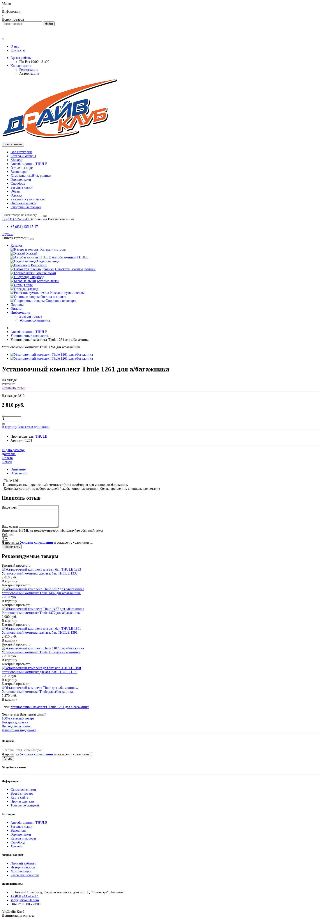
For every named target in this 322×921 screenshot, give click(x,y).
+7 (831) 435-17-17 (24, 226)
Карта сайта (19, 797)
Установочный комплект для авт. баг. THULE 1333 (40, 573)
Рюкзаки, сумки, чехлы (28, 199)
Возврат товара (30, 316)
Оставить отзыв (13, 388)
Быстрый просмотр (16, 565)
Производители (22, 801)
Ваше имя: (9, 507)
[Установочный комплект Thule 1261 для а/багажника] (52, 354)
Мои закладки (21, 871)
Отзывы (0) (19, 473)
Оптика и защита (23, 203)
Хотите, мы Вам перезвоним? (52, 219)
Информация (20, 312)
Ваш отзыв (10, 526)
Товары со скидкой (25, 805)
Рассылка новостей (25, 875)
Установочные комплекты (30, 336)
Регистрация (28, 69)
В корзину (9, 581)
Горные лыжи (21, 179)
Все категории (21, 152)
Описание (18, 469)
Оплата (16, 308)
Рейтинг (8, 534)
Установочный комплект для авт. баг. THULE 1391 (40, 632)
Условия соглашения (34, 320)
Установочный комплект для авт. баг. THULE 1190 (39, 672)
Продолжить (12, 546)
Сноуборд (18, 183)
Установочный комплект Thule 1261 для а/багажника (50, 707)
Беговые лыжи (21, 187)
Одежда (16, 195)
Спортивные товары (26, 207)
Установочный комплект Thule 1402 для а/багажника (41, 593)
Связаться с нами (23, 789)
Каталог (17, 245)
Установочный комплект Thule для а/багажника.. (38, 691)
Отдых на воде (22, 168)
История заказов (23, 867)
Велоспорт (19, 171)
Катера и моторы (23, 156)
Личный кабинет (23, 863)
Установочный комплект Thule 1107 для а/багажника (41, 652)
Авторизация (29, 73)
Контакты (18, 50)
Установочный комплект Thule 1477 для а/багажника (41, 613)
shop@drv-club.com (25, 900)
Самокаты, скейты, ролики (31, 175)
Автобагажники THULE (29, 164)
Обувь (15, 191)
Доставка (17, 304)
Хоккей (16, 160)
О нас (15, 46)
